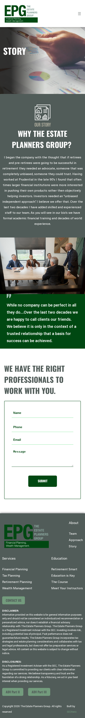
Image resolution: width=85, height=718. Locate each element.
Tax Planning (11, 575)
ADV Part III (39, 692)
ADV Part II (13, 692)
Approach (76, 540)
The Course (59, 582)
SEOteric (72, 712)
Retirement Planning (17, 582)
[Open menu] (79, 13)
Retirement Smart (64, 569)
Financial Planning (15, 569)
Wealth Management (17, 588)
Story (72, 546)
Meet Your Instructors (67, 588)
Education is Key (63, 575)
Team (73, 533)
